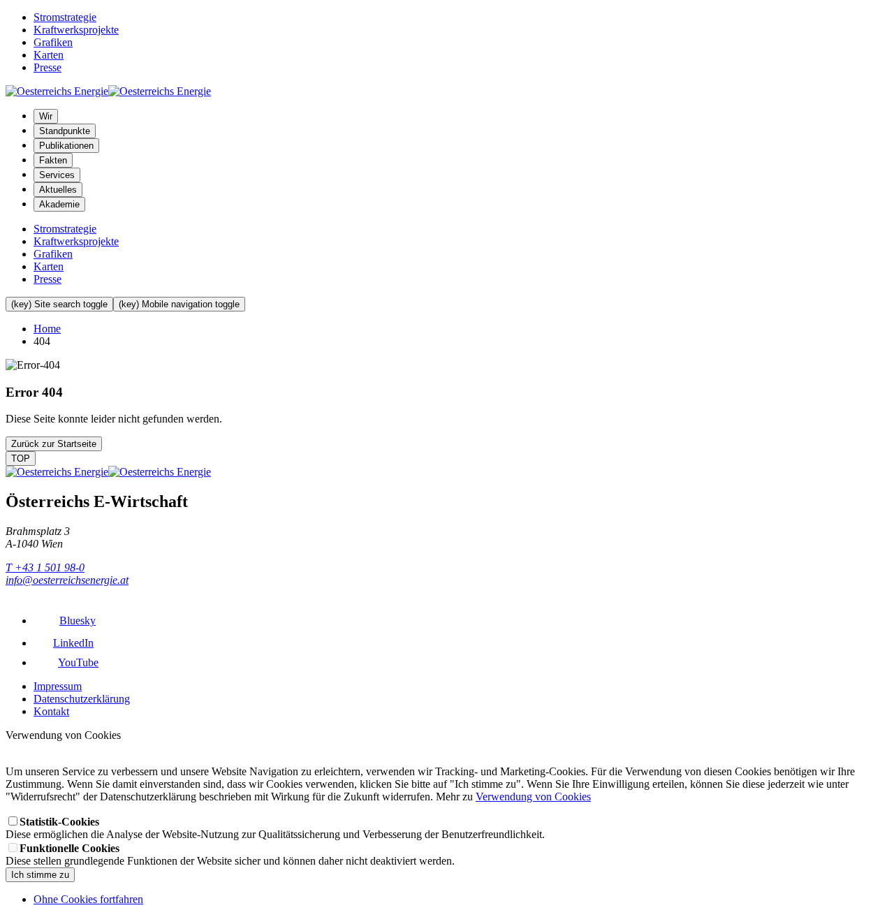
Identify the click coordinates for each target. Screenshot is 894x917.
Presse (47, 67)
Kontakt (51, 711)
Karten (49, 55)
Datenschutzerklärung (82, 699)
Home (47, 329)
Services (57, 175)
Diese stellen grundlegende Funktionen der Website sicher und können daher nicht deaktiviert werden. (230, 854)
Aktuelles (58, 189)
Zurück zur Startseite (53, 444)
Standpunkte (64, 131)
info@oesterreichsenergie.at (67, 580)
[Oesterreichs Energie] (108, 91)
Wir (45, 116)
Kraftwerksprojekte (76, 30)
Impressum (58, 686)
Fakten (53, 160)
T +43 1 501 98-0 (45, 567)
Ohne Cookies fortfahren (88, 899)
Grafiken (53, 42)
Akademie (59, 204)
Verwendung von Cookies (533, 796)
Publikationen (66, 145)
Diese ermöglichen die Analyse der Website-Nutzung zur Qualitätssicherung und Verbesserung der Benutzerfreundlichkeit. (275, 828)
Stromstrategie (65, 17)
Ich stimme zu (40, 875)
